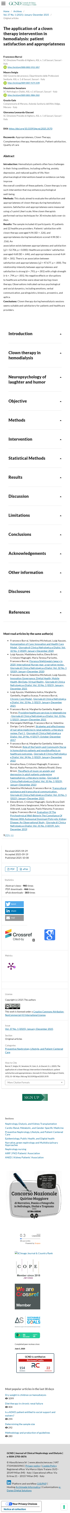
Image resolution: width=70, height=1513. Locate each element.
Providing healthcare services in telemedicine (42, 712)
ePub (25, 869)
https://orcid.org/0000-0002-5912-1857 (24, 67)
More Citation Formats (18, 1082)
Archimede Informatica (28, 1487)
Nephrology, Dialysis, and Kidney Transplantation (31, 1123)
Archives (17, 11)
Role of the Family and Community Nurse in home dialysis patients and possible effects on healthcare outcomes (38, 750)
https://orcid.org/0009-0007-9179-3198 (24, 83)
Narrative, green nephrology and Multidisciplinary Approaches (31, 1143)
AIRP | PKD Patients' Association (22, 1153)
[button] (14, 904)
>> (12, 835)
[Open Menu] (3, 3)
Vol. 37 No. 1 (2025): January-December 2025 (26, 14)
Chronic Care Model (21, 698)
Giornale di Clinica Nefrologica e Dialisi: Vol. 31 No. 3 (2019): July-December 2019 (38, 826)
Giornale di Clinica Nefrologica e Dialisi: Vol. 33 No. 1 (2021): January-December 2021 (37, 685)
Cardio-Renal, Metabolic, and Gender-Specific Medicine (34, 1127)
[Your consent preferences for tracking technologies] (64, 1507)
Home (6, 11)
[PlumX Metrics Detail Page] (15, 966)
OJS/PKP (42, 1483)
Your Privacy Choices (24, 1503)
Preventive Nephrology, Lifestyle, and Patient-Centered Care (34, 1133)
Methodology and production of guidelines (27, 1432)
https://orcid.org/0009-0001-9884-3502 (24, 95)
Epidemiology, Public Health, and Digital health (30, 1138)
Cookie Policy (49, 1465)
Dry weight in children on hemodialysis (25, 1394)
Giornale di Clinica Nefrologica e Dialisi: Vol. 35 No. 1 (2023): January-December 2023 (36, 781)
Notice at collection (15, 1509)
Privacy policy (32, 1465)
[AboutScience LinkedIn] (9, 1483)
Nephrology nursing (15, 1149)
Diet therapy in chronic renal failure (24, 1403)
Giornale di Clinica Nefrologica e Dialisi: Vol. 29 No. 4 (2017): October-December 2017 (35, 736)
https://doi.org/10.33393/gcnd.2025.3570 (30, 128)
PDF (12, 869)
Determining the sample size (20, 1424)
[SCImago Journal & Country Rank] (34, 1253)
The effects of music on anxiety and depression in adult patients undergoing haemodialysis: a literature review (32, 774)
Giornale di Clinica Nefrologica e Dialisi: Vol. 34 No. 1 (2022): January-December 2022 (38, 757)
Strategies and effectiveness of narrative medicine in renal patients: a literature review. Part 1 (37, 730)
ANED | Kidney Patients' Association (24, 1157)
